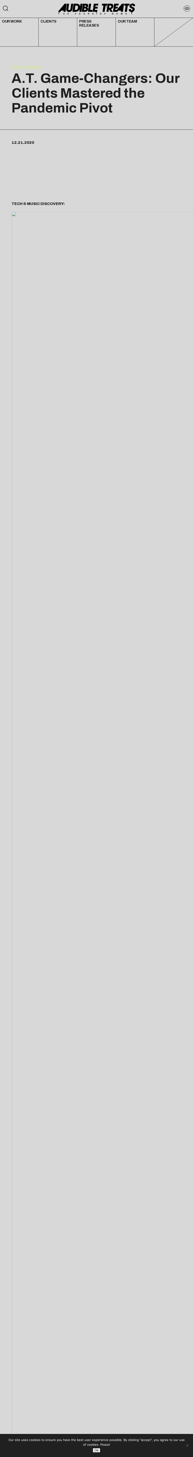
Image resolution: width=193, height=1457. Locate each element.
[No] (187, 1445)
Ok (96, 1450)
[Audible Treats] (96, 8)
